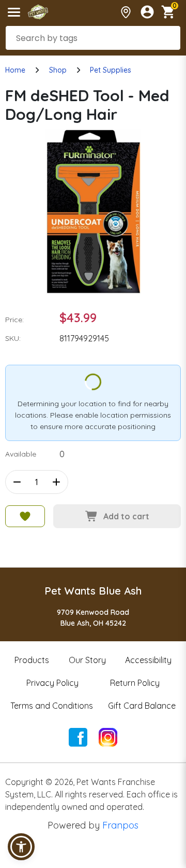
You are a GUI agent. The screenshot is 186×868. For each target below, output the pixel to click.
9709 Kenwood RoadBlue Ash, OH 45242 (93, 618)
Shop (58, 70)
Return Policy (135, 683)
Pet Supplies (110, 70)
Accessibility (148, 660)
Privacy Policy (52, 683)
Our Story (87, 660)
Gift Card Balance (142, 705)
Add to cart (126, 516)
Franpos (120, 825)
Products (31, 660)
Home (15, 70)
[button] (21, 847)
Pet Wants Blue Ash (93, 590)
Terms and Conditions (51, 705)
